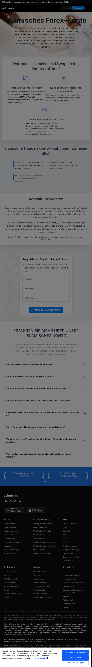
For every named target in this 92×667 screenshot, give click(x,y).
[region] (45, 657)
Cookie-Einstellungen (75, 663)
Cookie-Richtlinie (40, 658)
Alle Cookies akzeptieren (75, 652)
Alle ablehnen (75, 657)
